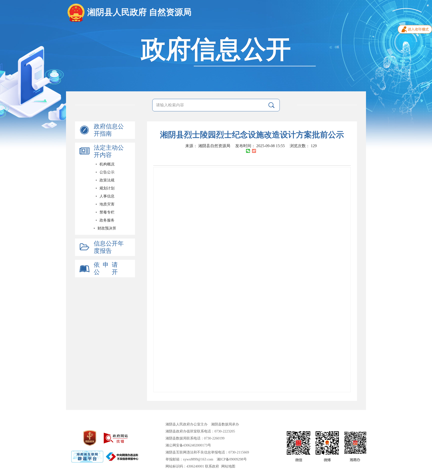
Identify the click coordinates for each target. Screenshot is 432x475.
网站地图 (228, 466)
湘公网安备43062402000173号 (188, 445)
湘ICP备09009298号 (232, 459)
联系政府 (212, 466)
